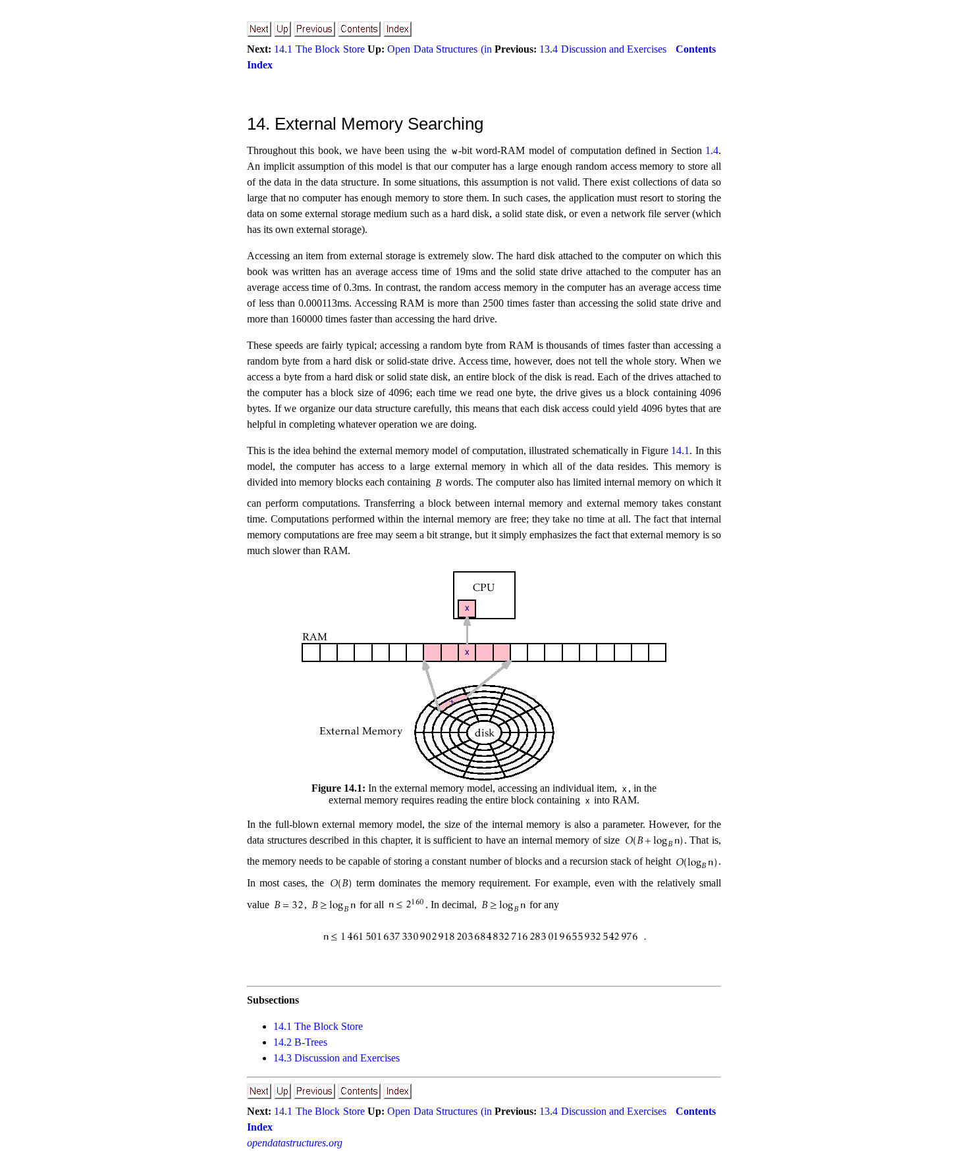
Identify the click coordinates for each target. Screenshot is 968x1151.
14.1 (680, 450)
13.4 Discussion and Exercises (602, 49)
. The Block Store (318, 1026)
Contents (696, 49)
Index (260, 64)
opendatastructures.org (294, 1142)
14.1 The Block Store (319, 49)
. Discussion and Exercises (336, 1057)
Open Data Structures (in (439, 49)
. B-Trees (300, 1042)
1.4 (711, 150)
